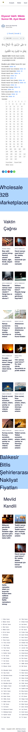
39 (6, 119)
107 (20, 151)
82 (18, 139)
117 (24, 156)
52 (18, 124)
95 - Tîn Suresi (23, 717)
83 (21, 139)
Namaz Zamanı (22, 729)
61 (14, 129)
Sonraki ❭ (17, 33)
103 (24, 149)
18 (21, 106)
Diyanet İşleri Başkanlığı (11, 25)
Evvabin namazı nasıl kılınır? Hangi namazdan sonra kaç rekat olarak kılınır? (7, 364)
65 (10, 131)
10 (12, 104)
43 (21, 119)
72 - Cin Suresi (4, 706)
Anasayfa (11, 3)
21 (14, 109)
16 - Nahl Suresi (5, 658)
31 (14, 114)
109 (11, 154)
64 (6, 131)
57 (18, 126)
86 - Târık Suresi (23, 693)
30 (10, 114)
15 (10, 106)
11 (16, 104)
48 (21, 121)
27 (18, 111)
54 (6, 126)
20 (10, 109)
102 (20, 149)
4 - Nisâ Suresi (5, 627)
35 (10, 116)
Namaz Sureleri (6, 321)
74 (6, 136)
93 (21, 144)
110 (16, 154)
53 (21, 124)
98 (21, 146)
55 (10, 126)
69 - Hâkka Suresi (5, 699)
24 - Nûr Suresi (23, 629)
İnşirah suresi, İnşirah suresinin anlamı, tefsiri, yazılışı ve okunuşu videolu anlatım (7, 403)
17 (18, 106)
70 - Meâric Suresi (5, 701)
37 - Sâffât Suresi (23, 663)
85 (10, 141)
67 (18, 131)
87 (18, 141)
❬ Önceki (10, 33)
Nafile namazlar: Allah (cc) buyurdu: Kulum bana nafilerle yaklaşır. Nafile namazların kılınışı (6, 594)
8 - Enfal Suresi (5, 637)
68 (21, 131)
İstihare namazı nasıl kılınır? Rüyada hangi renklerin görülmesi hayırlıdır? (20, 291)
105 (11, 151)
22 (18, 109)
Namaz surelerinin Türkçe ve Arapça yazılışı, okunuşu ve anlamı (6, 330)
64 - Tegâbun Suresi (6, 686)
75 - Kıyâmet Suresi (6, 714)
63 (21, 129)
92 (18, 144)
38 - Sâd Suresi (23, 666)
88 (21, 141)
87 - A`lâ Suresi (23, 696)
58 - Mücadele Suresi (6, 670)
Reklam (3, 729)
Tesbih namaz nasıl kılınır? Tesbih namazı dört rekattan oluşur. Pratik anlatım (20, 530)
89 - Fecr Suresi (23, 701)
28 (21, 111)
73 (21, 134)
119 (11, 159)
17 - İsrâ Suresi (5, 661)
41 (14, 119)
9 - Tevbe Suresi (5, 640)
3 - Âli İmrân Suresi (6, 624)
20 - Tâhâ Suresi (23, 619)
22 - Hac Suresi (23, 624)
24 (6, 111)
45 (10, 121)
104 (7, 151)
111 (20, 154)
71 (14, 134)
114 (11, 156)
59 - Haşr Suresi (5, 673)
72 (18, 134)
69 (6, 134)
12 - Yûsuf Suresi (5, 648)
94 (6, 146)
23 (21, 109)
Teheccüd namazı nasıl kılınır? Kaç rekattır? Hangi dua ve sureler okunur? (7, 291)
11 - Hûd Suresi (5, 645)
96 (14, 146)
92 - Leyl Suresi (23, 709)
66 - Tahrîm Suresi (5, 691)
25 (10, 111)
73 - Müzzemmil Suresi (6, 709)
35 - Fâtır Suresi (23, 658)
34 (6, 116)
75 (10, 136)
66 (14, 131)
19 (6, 109)
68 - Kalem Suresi (5, 696)
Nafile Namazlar (20, 248)
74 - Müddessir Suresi (6, 712)
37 (18, 116)
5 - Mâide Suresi (5, 629)
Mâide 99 (12, 66)
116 (20, 156)
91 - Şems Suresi (23, 706)
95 (10, 146)
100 (11, 149)
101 (15, 149)
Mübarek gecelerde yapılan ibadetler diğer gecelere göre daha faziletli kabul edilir (7, 531)
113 (7, 156)
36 (14, 116)
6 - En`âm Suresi (5, 632)
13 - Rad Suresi (5, 650)
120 (16, 159)
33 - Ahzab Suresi (23, 653)
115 (16, 156)
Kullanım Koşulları (21, 731)
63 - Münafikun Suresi (6, 683)
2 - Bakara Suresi (5, 621)
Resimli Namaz (6, 248)
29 (6, 114)
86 (14, 141)
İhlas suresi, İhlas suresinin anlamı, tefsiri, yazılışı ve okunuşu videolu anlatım (20, 403)
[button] (11, 3)
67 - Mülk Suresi (5, 693)
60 (10, 129)
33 (21, 114)
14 (6, 106)
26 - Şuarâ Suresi (23, 635)
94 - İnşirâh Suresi (23, 714)
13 (24, 104)
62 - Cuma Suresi (5, 680)
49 (6, 124)
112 (24, 154)
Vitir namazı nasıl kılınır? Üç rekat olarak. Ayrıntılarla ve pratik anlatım (20, 365)
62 (18, 129)
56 (14, 126)
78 (21, 136)
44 (6, 121)
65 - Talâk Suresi (5, 688)
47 (18, 121)
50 (10, 124)
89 (6, 144)
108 (7, 154)
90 (10, 144)
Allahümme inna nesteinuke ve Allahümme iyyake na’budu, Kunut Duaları (20, 330)
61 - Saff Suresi (5, 678)
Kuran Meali (4, 99)
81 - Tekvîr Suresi (23, 680)
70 (10, 134)
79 (6, 139)
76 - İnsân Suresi (5, 717)
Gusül (25, 3)
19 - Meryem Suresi (6, 666)
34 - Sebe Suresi (23, 655)
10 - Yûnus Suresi (5, 642)
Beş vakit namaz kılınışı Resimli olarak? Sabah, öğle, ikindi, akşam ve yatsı (7, 257)
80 (10, 139)
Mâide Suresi (9, 164)
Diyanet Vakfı (17, 162)
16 (14, 106)
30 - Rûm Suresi (23, 645)
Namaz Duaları (19, 321)
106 (16, 151)
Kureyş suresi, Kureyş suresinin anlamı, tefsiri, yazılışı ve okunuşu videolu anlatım (7, 440)
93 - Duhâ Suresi (23, 712)
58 (21, 126)
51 (14, 124)
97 (18, 146)
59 (6, 129)
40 (10, 119)
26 (14, 111)
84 (6, 141)
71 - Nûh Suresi (5, 704)
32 (18, 114)
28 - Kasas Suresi (23, 640)
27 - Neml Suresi (23, 637)
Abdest (19, 3)
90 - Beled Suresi (23, 704)
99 (6, 149)
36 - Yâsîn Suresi (23, 661)
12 (20, 104)
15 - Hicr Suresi (5, 655)
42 (18, 119)
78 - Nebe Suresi (23, 673)
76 (14, 136)
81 (14, 139)
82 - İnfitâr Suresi (23, 683)
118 (7, 159)
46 (14, 121)
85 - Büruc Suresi (23, 691)
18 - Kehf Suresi (5, 663)
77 (18, 136)
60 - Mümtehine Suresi (6, 675)
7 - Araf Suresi (4, 635)
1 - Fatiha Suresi (5, 619)
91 (14, 144)
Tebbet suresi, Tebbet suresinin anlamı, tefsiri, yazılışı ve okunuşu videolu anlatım (20, 440)
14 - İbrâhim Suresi (6, 653)
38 (21, 116)
